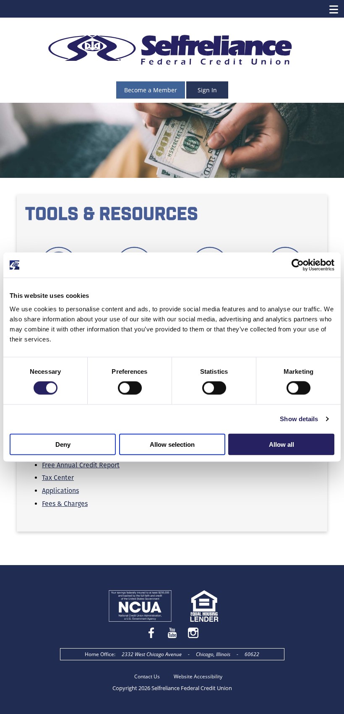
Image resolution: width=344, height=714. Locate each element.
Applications (60, 491)
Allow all (281, 444)
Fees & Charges (65, 504)
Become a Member (150, 90)
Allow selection (172, 444)
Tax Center (58, 478)
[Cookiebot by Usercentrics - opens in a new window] (297, 265)
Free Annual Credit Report (81, 465)
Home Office (99, 654)
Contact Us (147, 676)
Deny (62, 444)
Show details (299, 418)
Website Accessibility (198, 676)
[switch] (130, 388)
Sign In (207, 90)
